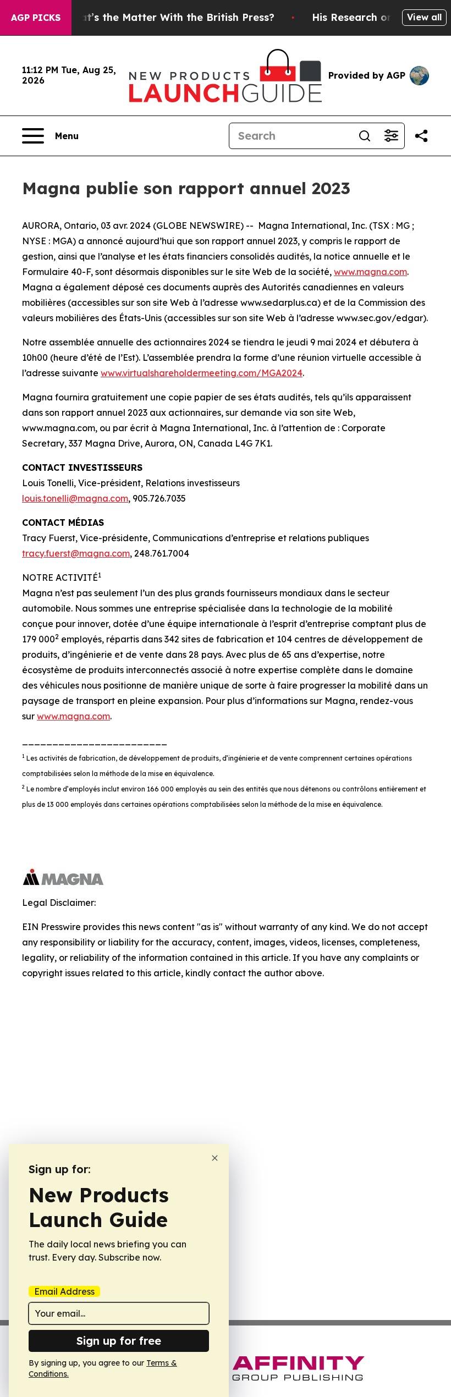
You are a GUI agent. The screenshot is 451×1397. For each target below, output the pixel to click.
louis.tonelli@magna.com (75, 498)
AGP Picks (36, 17)
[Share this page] (421, 136)
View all (424, 17)
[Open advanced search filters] (391, 135)
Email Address (64, 1291)
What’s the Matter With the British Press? (169, 17)
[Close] (215, 1158)
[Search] (364, 135)
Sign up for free (118, 1341)
